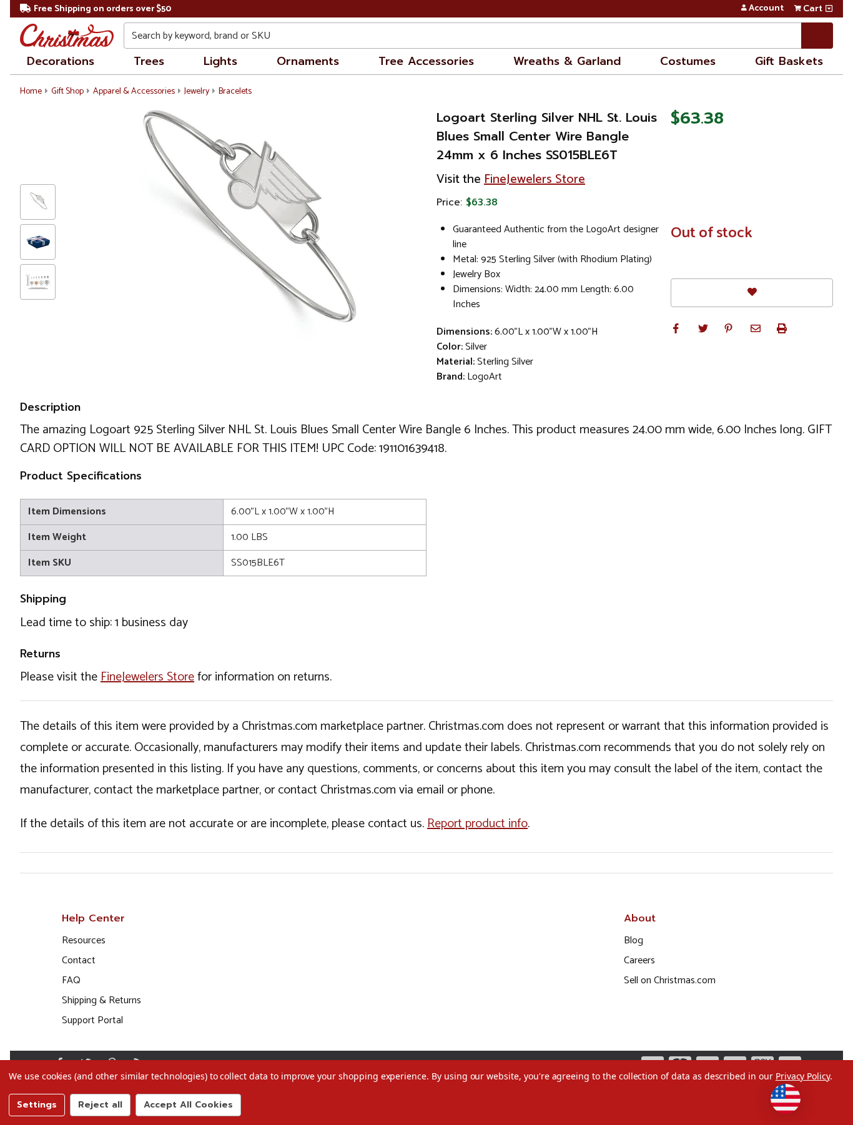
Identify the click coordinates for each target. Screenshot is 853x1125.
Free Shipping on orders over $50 (102, 9)
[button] (676, 328)
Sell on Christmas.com (670, 980)
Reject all (100, 1104)
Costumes (688, 61)
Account (766, 8)
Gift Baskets (789, 61)
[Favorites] (752, 292)
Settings (37, 1104)
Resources (84, 940)
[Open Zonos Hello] (786, 1099)
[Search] (817, 35)
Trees (149, 61)
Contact (79, 960)
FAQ (71, 980)
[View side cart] (829, 9)
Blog (633, 940)
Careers (639, 960)
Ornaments (308, 61)
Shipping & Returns (101, 1000)
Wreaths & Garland (567, 61)
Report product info (477, 823)
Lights (220, 61)
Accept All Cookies (188, 1104)
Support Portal (92, 1020)
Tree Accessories (426, 61)
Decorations (60, 61)
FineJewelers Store (534, 179)
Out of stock (711, 233)
